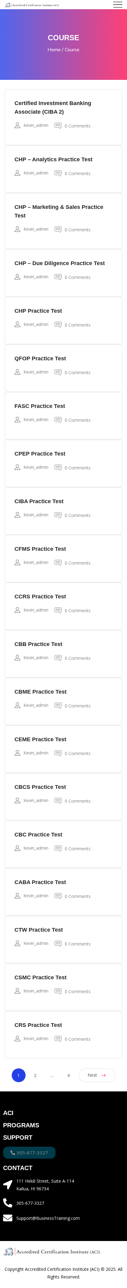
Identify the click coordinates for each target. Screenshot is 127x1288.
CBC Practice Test (38, 835)
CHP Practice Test (38, 311)
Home (54, 49)
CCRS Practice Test (40, 596)
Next (92, 1075)
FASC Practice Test (39, 406)
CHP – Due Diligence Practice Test (59, 263)
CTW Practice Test (38, 930)
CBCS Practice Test (40, 787)
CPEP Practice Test (39, 454)
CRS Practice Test (38, 1025)
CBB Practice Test (38, 644)
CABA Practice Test (40, 882)
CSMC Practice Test (40, 977)
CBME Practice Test (40, 692)
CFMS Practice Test (40, 549)
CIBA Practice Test (38, 501)
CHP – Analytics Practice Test (53, 159)
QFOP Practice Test (40, 358)
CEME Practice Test (40, 739)
